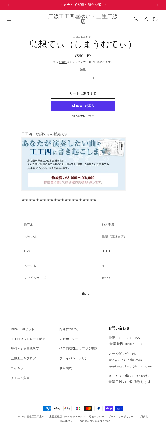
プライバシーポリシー (75, 358)
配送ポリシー (67, 420)
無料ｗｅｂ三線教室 (25, 348)
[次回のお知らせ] (157, 5)
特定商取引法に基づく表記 (78, 348)
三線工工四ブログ (23, 358)
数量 (83, 69)
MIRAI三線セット (23, 329)
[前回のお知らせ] (8, 5)
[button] (9, 19)
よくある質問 (20, 378)
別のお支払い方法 (83, 116)
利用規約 (65, 368)
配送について (68, 329)
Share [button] (85, 293)
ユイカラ (17, 368)
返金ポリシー (68, 339)
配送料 (63, 61)
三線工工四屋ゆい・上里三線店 (44, 416)
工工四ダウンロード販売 (28, 339)
